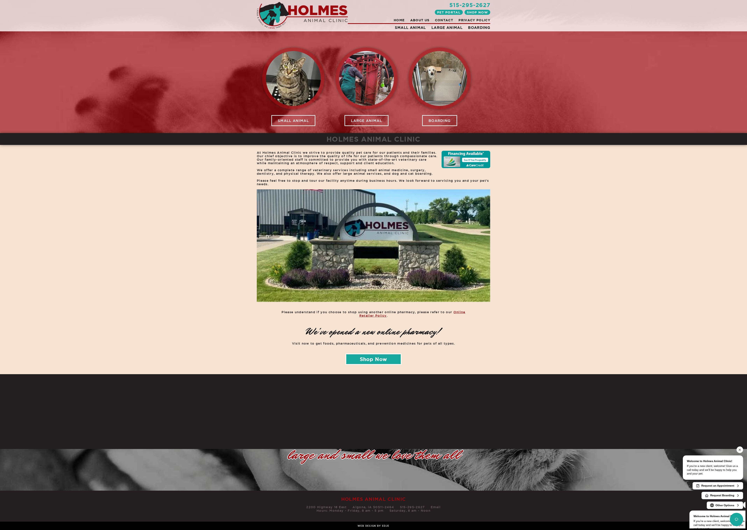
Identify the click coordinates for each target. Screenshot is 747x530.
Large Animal (447, 27)
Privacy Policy (474, 20)
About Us (420, 20)
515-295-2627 (469, 5)
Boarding (479, 27)
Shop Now (477, 12)
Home (399, 20)
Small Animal (410, 27)
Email (436, 507)
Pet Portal (448, 12)
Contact (444, 20)
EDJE (385, 526)
